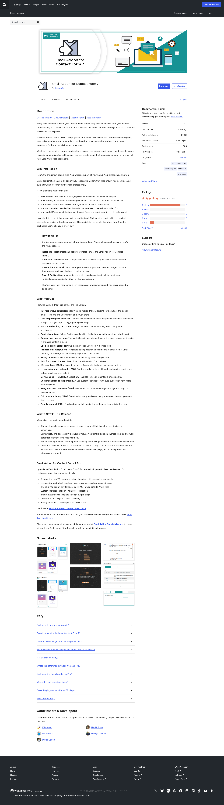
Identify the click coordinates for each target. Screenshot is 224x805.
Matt (178, 771)
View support (177, 116)
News (12, 771)
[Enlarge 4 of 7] (97, 570)
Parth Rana (47, 733)
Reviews (56, 99)
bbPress (179, 775)
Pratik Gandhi (48, 739)
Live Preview (180, 86)
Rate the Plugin (93, 117)
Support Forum (78, 117)
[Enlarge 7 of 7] (131, 594)
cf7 (173, 163)
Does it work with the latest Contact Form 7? (58, 633)
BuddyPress (181, 779)
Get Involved (139, 767)
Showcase (56, 767)
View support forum (151, 250)
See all (184, 228)
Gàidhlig (38, 791)
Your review (147, 228)
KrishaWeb (60, 88)
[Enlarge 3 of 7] (97, 546)
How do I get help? (46, 698)
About (13, 767)
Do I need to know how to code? (53, 625)
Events (137, 771)
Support (183, 99)
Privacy (13, 779)
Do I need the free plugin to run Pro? (54, 674)
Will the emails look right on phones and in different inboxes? (66, 649)
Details (43, 99)
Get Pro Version (44, 117)
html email (182, 169)
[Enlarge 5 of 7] (131, 546)
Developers (98, 775)
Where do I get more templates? (52, 682)
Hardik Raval (97, 727)
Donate (138, 775)
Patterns (55, 779)
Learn (95, 767)
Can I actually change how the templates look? (59, 641)
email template (170, 169)
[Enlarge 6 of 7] (131, 566)
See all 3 (183, 157)
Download (164, 86)
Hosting (13, 775)
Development (72, 99)
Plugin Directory (17, 13)
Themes (55, 771)
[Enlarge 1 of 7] (64, 546)
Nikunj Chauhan (98, 733)
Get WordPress (212, 4)
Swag (137, 779)
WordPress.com (183, 767)
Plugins (55, 775)
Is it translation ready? (47, 658)
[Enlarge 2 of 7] (64, 580)
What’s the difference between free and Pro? (58, 666)
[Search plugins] (37, 22)
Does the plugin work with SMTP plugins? (56, 690)
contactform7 (181, 163)
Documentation (61, 117)
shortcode (182, 174)
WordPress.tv (99, 779)
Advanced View (149, 181)
